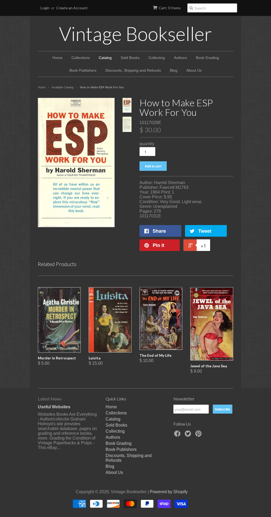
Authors (180, 58)
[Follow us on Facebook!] (178, 435)
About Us (194, 70)
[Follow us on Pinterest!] (199, 435)
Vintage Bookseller (135, 33)
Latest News (49, 398)
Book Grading (207, 58)
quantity (146, 143)
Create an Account (72, 8)
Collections (80, 58)
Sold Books (130, 58)
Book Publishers (82, 70)
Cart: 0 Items (170, 8)
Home (57, 58)
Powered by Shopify (169, 491)
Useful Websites (54, 407)
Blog (173, 70)
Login (44, 8)
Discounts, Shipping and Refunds (133, 70)
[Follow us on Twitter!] (189, 435)
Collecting (156, 58)
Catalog (105, 58)
